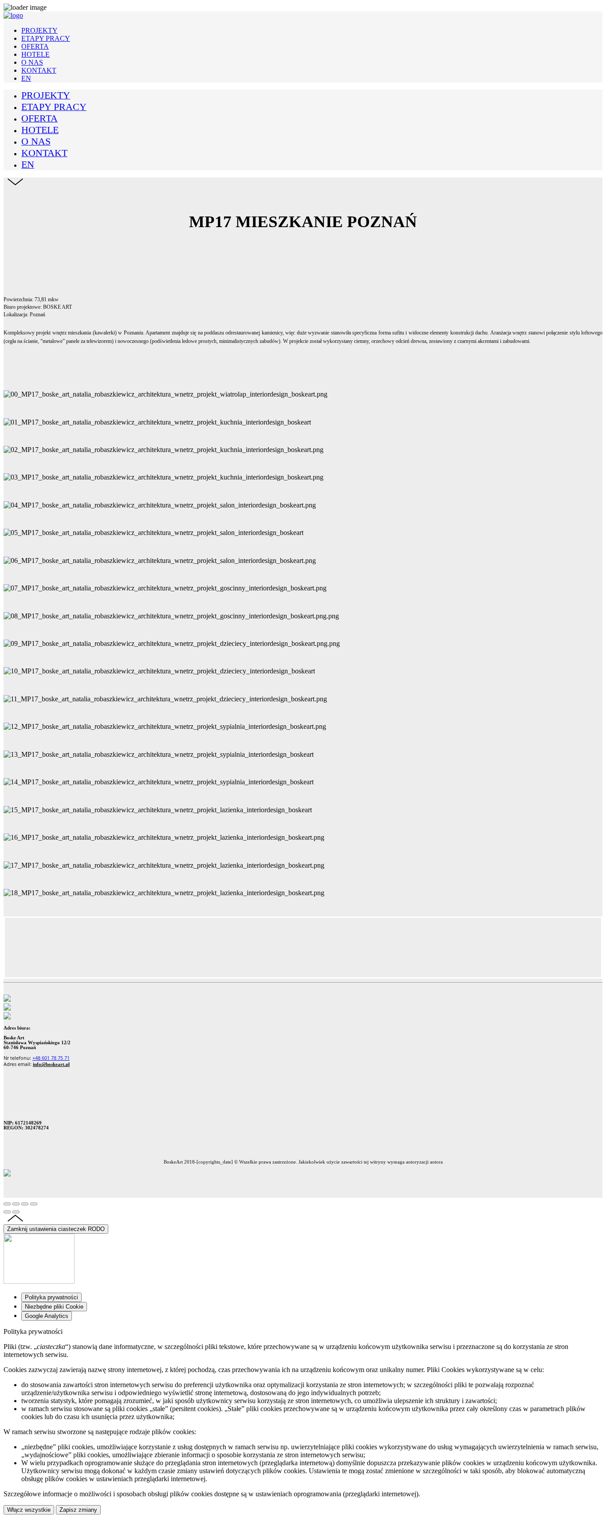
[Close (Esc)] (7, 1204)
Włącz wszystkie (29, 1509)
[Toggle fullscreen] (24, 1204)
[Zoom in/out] (33, 1204)
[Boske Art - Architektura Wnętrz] (13, 15)
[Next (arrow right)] (16, 1212)
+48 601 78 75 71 (51, 1058)
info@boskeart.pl (51, 1064)
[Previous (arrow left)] (7, 1212)
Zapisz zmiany (78, 1509)
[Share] (16, 1204)
